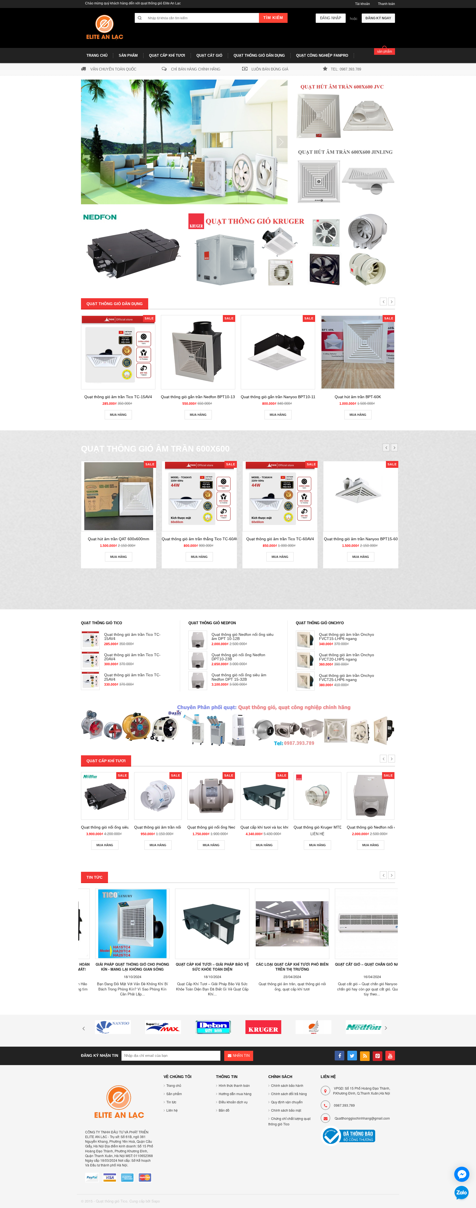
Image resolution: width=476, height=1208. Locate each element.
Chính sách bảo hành (287, 1085)
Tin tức (171, 1102)
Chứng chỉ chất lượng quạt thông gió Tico (289, 1121)
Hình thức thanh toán (234, 1085)
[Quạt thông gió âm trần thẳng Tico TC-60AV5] (199, 496)
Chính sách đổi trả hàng (289, 1093)
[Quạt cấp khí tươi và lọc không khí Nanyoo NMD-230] (264, 796)
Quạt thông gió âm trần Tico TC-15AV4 (118, 397)
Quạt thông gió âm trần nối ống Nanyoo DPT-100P (178, 827)
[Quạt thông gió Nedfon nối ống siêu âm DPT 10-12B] (371, 796)
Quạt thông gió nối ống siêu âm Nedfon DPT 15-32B (239, 677)
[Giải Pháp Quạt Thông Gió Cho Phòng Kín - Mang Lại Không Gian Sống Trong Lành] (118, 923)
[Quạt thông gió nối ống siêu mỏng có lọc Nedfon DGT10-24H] (105, 796)
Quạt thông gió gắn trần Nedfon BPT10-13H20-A (203, 397)
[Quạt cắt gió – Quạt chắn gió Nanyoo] (357, 923)
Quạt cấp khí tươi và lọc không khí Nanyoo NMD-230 (286, 827)
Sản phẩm (174, 1093)
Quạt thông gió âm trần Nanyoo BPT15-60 (361, 539)
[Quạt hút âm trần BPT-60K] (357, 352)
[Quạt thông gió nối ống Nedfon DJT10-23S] (211, 796)
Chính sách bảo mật (286, 1110)
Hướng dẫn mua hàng (235, 1093)
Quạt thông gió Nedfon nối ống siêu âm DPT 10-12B (243, 636)
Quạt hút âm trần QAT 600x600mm (118, 539)
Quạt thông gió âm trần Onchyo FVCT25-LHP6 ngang (346, 677)
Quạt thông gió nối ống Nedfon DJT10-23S (224, 827)
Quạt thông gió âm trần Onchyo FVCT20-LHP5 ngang (346, 657)
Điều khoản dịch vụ (233, 1102)
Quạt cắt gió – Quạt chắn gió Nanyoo (358, 964)
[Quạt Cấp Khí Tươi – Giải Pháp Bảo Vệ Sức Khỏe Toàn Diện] (198, 923)
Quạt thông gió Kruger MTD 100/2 (323, 827)
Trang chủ (173, 1085)
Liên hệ (172, 1110)
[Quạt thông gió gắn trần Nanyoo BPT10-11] (278, 352)
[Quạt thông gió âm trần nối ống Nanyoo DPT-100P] (158, 796)
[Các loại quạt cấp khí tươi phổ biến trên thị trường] (278, 923)
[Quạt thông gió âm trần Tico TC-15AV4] (118, 352)
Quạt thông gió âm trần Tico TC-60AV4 (280, 539)
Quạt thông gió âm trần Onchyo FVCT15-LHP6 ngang (346, 636)
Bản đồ (224, 1110)
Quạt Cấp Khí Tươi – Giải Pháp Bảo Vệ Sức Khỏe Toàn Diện (198, 967)
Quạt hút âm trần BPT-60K (358, 397)
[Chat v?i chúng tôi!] (461, 1174)
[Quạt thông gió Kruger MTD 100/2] (317, 796)
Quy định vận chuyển (287, 1102)
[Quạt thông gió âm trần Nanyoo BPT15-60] (360, 496)
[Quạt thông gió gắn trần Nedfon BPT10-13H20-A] (198, 352)
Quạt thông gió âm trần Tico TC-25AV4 (132, 677)
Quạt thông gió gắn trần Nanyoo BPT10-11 (278, 397)
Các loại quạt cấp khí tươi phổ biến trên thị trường (278, 967)
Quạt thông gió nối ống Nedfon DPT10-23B (238, 657)
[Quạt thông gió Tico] (103, 30)
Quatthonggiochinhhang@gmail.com (362, 1118)
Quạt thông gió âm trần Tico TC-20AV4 (132, 657)
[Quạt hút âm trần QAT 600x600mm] (118, 496)
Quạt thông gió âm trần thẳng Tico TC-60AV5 (201, 539)
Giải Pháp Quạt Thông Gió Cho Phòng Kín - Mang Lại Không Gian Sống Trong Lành (118, 969)
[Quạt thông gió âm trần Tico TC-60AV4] (280, 496)
